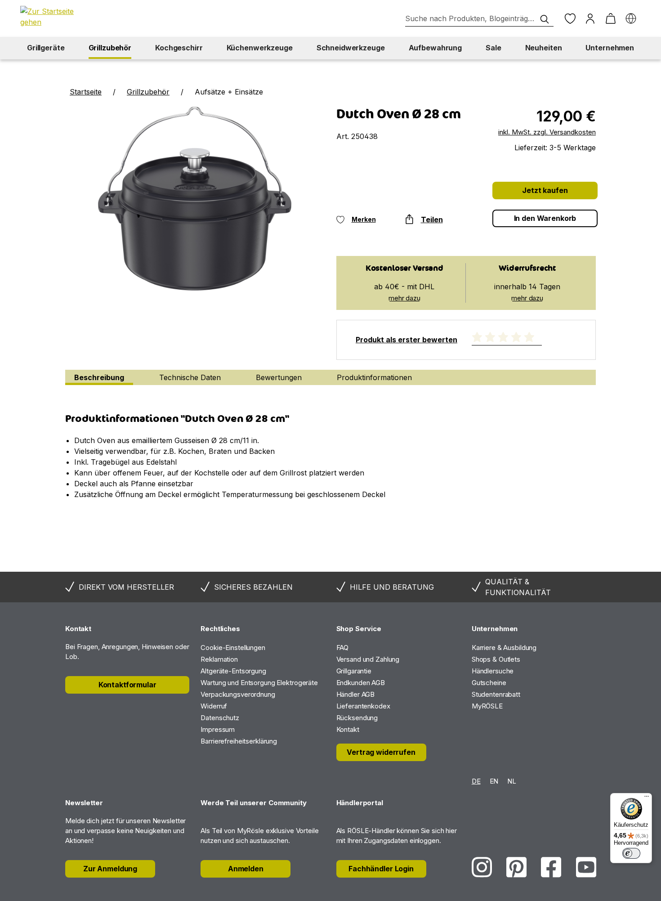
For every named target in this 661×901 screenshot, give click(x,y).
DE (476, 781)
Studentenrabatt (496, 694)
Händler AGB (355, 694)
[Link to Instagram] (482, 867)
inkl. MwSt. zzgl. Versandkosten (547, 132)
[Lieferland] (631, 19)
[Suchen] (545, 19)
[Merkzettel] (570, 19)
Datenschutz (220, 717)
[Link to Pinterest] (516, 867)
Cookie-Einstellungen (233, 647)
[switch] (631, 853)
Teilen (432, 219)
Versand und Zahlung (368, 659)
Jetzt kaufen (544, 190)
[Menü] (646, 798)
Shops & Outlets (496, 659)
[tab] (99, 377)
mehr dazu (404, 298)
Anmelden (246, 868)
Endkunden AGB (360, 682)
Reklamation (219, 659)
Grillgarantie (353, 671)
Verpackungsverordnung (238, 694)
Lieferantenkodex (363, 706)
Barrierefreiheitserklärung (239, 741)
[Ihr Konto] (590, 19)
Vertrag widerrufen (381, 752)
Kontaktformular (127, 684)
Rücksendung (357, 717)
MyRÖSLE (487, 706)
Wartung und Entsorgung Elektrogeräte (259, 682)
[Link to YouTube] (586, 867)
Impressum (218, 729)
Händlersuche (493, 671)
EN (494, 781)
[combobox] (479, 19)
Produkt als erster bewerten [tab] (406, 339)
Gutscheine (489, 682)
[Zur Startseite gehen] (51, 16)
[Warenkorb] (610, 19)
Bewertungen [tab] (279, 377)
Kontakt (347, 729)
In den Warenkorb (545, 218)
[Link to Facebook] (551, 867)
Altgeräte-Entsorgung (233, 671)
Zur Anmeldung (110, 868)
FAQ (342, 647)
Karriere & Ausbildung (504, 647)
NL (511, 781)
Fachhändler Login (381, 868)
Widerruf (214, 706)
